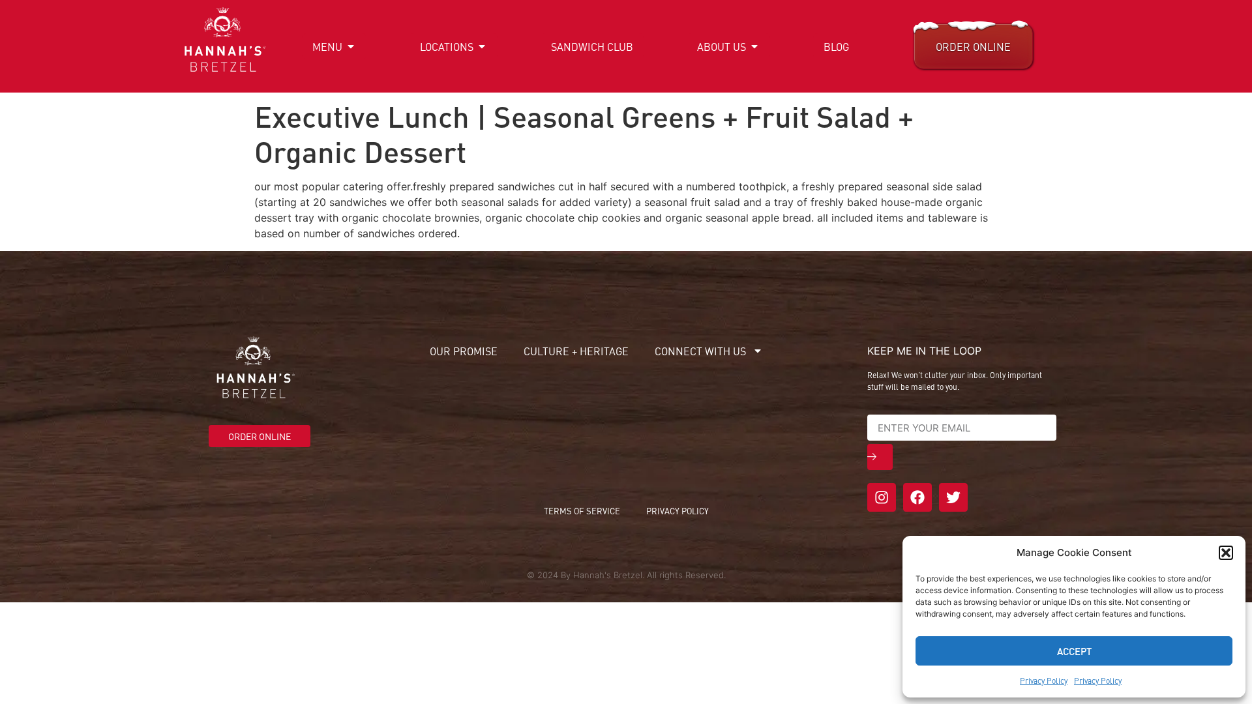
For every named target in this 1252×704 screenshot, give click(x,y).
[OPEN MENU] (351, 46)
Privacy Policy (1043, 680)
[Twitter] (953, 497)
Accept (1074, 651)
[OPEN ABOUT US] (754, 46)
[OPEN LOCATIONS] (482, 46)
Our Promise (464, 351)
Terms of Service (582, 511)
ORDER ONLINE (973, 46)
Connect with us (700, 351)
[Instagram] (881, 497)
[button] (1225, 552)
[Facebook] (917, 497)
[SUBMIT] (880, 457)
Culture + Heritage (576, 351)
